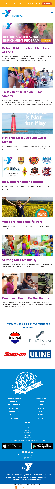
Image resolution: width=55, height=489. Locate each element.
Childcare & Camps (14, 388)
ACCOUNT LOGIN (41, 381)
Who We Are (14, 398)
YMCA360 (41, 385)
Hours (41, 388)
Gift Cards (14, 401)
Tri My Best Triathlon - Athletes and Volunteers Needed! (22, 4)
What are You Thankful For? (22, 222)
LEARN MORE (47, 3)
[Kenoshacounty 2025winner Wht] (27, 355)
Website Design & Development (24, 470)
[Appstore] (12, 426)
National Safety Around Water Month (24, 140)
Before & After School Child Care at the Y (26, 50)
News (40, 395)
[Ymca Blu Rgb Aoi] (13, 9)
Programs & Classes (14, 381)
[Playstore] (42, 426)
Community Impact (14, 395)
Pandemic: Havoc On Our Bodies (25, 298)
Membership (14, 385)
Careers (40, 398)
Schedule (41, 391)
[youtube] (32, 435)
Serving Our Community (19, 260)
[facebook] (23, 435)
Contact (41, 401)
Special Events (14, 391)
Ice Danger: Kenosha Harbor (22, 182)
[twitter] (26, 435)
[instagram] (29, 435)
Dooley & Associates (36, 470)
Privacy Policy (31, 468)
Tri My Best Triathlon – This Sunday (22, 94)
